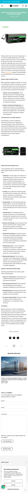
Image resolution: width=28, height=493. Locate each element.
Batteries (8, 124)
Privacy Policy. (7, 477)
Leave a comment (14, 331)
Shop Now (23, 1)
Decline (13, 485)
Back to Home (7, 448)
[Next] (25, 370)
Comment (4, 414)
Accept (13, 481)
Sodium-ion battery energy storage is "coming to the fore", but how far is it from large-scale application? (14, 379)
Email (3, 407)
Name (3, 401)
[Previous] (2, 370)
